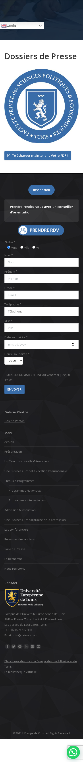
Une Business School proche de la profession (35, 520)
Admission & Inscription (20, 510)
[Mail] (38, 646)
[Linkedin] (26, 646)
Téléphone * (12, 304)
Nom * (8, 255)
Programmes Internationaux (28, 500)
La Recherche (13, 559)
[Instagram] (32, 646)
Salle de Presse (14, 549)
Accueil (9, 442)
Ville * (8, 321)
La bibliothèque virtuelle (20, 672)
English (13, 25)
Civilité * (9, 242)
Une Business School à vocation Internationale (35, 471)
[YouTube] (20, 646)
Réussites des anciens (19, 539)
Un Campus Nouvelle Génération (26, 461)
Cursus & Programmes (19, 481)
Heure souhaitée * (16, 354)
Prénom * (10, 272)
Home (27, 31)
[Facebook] (7, 646)
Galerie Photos (14, 421)
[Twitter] (13, 646)
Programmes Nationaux (25, 490)
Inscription (41, 190)
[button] (73, 752)
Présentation (13, 451)
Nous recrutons (14, 569)
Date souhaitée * (15, 337)
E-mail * (9, 288)
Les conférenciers (16, 529)
